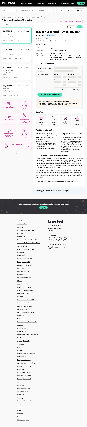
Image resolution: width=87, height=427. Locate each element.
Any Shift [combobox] (59, 10)
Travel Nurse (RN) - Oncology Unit (58, 31)
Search (79, 10)
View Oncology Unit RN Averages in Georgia (60, 181)
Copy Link (19, 31)
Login (72, 3)
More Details (40, 181)
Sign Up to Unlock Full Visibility (50, 95)
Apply (27, 31)
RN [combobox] (4, 10)
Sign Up (81, 3)
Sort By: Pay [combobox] (7, 24)
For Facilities (64, 3)
